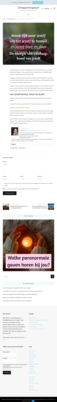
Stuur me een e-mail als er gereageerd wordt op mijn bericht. (21, 189)
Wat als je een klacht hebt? (36, 329)
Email (22, 176)
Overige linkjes (33, 390)
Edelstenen (32, 377)
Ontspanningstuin (28, 7)
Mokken (31, 381)
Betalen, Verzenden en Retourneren (39, 320)
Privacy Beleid (33, 327)
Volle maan (32, 351)
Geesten (31, 353)
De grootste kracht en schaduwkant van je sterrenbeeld (17, 301)
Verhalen (31, 386)
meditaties (32, 379)
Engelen (31, 362)
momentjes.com (42, 130)
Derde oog (32, 370)
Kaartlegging (32, 373)
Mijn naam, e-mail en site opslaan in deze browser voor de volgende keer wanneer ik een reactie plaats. (29, 184)
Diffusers (31, 388)
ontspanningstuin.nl (31, 130)
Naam (5, 176)
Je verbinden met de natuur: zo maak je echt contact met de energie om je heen (23, 291)
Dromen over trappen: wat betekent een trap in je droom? (17, 297)
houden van (14, 148)
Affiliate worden (33, 322)
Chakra (31, 359)
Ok (33, 401)
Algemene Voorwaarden (36, 324)
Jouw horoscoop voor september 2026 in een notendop (17, 288)
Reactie (5, 161)
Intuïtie (31, 368)
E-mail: (5, 358)
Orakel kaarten (33, 355)
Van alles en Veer (34, 383)
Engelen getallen (34, 364)
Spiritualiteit (32, 357)
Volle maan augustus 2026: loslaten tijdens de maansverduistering (20, 294)
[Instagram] (15, 144)
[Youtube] (13, 144)
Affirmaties (32, 366)
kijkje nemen (38, 2)
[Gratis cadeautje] (28, 245)
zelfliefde (22, 148)
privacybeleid (6, 369)
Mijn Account (32, 318)
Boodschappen (35, 48)
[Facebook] (11, 144)
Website (39, 176)
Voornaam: (6, 352)
